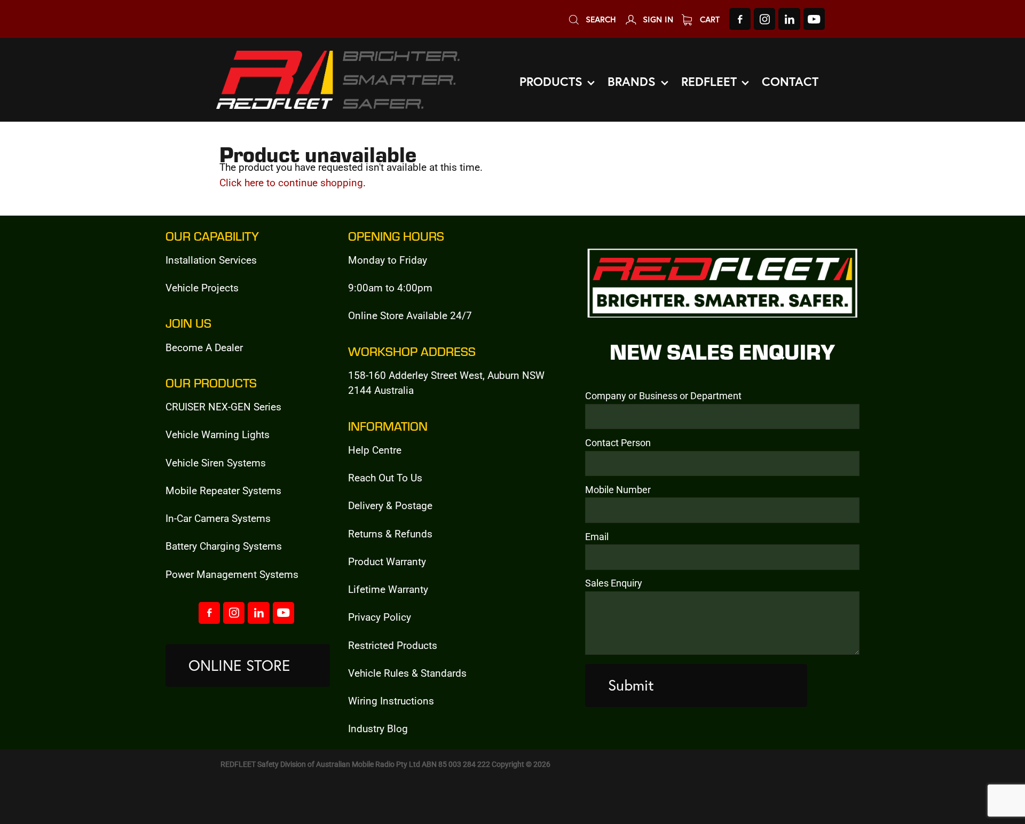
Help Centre (374, 449)
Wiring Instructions (391, 700)
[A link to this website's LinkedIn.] (789, 18)
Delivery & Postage (390, 505)
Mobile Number (618, 490)
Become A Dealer (204, 347)
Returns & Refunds (390, 533)
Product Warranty (387, 561)
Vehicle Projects (202, 287)
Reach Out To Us (385, 477)
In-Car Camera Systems (218, 518)
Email (597, 537)
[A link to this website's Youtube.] (814, 18)
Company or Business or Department (663, 396)
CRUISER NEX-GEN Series (223, 406)
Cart (708, 19)
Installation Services (211, 259)
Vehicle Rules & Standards (407, 672)
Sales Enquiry (613, 583)
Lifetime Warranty (388, 589)
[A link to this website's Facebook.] (740, 18)
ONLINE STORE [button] (239, 665)
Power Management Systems (231, 574)
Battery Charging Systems (223, 545)
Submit (631, 685)
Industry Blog (378, 728)
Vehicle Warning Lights (217, 434)
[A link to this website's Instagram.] (764, 18)
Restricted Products (392, 645)
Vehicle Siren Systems (215, 462)
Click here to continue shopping (291, 182)
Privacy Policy (379, 616)
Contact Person (618, 443)
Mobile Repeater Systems (223, 490)
